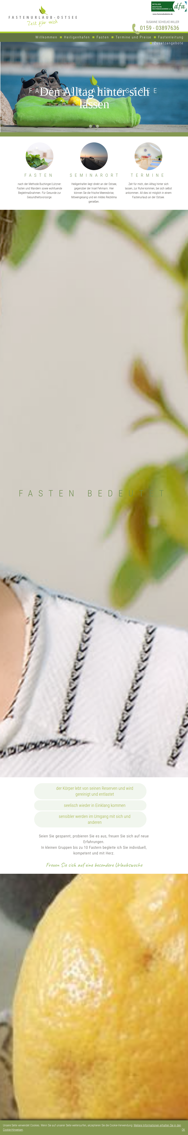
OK (183, 1130)
